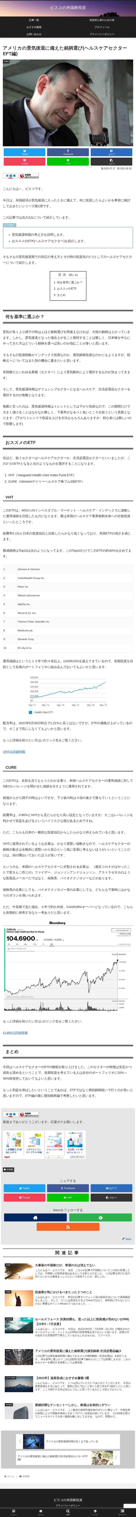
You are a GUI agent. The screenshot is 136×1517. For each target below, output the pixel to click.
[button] (126, 771)
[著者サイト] (35, 1217)
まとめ (61, 294)
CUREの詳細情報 (15, 1033)
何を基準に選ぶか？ (70, 282)
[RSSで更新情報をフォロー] (68, 1227)
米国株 (10, 1169)
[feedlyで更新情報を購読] (100, 1217)
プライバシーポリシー (68, 1505)
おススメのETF (67, 288)
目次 (63, 274)
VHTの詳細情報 (14, 752)
